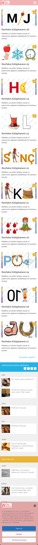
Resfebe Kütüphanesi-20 (15, 237)
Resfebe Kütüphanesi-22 (15, 168)
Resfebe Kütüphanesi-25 (15, 64)
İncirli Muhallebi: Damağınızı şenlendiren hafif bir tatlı (22, 446)
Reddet (19, 534)
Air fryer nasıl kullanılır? (23, 379)
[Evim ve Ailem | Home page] (6, 2)
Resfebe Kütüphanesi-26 (15, 29)
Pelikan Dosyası (19, 408)
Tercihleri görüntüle (19, 540)
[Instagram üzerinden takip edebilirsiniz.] (25, 368)
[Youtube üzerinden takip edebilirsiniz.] (28, 368)
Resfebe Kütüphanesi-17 (15, 341)
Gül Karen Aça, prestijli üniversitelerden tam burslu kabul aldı (22, 490)
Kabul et (19, 528)
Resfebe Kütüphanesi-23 (15, 133)
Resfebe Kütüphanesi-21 (15, 202)
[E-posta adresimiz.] (35, 368)
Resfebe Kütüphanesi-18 (15, 306)
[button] (35, 506)
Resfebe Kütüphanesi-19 (15, 272)
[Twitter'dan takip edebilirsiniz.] (32, 368)
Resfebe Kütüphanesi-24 (15, 98)
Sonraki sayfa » (27, 357)
